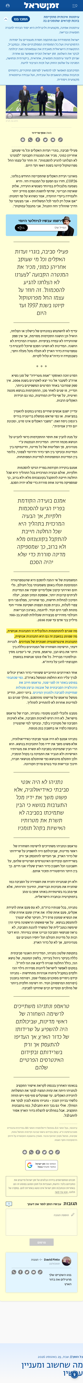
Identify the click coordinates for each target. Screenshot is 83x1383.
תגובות (34, 1259)
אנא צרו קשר (61, 1192)
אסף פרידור (39, 133)
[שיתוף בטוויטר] (45, 140)
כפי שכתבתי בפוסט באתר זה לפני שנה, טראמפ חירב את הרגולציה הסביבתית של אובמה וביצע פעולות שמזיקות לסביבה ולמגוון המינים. (42, 685)
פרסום (41, 1242)
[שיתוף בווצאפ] (30, 140)
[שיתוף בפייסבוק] (38, 140)
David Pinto (52, 1260)
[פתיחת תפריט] (8, 6)
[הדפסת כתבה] (22, 140)
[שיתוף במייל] (53, 140)
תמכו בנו (21, 18)
